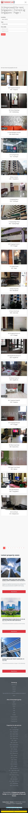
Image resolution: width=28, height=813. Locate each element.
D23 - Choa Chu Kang (14, 774)
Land (14, 710)
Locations (3, 17)
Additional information (23, 809)
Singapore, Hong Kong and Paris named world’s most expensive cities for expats (13, 580)
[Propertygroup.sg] (14, 807)
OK (14, 811)
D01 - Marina (14, 727)
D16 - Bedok (14, 759)
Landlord (14, 704)
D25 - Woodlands (14, 779)
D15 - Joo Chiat (14, 757)
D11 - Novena (14, 749)
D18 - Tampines (14, 764)
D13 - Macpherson (14, 753)
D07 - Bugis (14, 740)
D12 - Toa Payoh (14, 751)
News (14, 695)
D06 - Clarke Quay (14, 738)
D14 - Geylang (14, 755)
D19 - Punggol (14, 766)
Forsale (14, 714)
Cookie (14, 691)
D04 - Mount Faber (14, 734)
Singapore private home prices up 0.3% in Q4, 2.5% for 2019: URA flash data (13, 620)
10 (23, 548)
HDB (14, 712)
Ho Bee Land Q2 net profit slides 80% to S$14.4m (13, 659)
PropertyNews (14, 719)
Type (2, 22)
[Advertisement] (14, 50)
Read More (14, 591)
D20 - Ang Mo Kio (14, 768)
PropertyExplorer (14, 716)
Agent (14, 701)
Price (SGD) (3, 26)
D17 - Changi (14, 761)
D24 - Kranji (14, 777)
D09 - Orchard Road (14, 744)
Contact (14, 689)
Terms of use (14, 684)
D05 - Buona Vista (14, 736)
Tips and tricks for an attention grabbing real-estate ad (14, 693)
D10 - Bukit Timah (14, 746)
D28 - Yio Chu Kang (14, 785)
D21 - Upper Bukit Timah (14, 770)
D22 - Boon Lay (14, 772)
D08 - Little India (14, 742)
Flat (14, 708)
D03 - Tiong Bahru (14, 731)
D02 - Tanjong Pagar (14, 729)
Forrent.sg (9, 803)
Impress (14, 686)
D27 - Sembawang (14, 783)
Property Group (19, 803)
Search (3, 34)
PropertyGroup (14, 721)
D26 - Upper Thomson (14, 781)
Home (14, 706)
